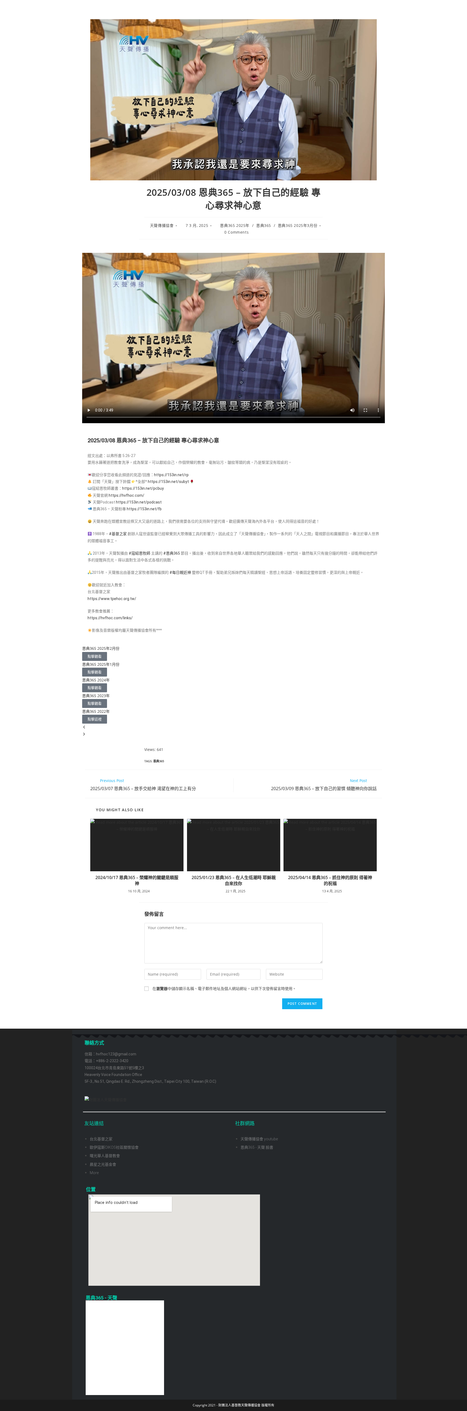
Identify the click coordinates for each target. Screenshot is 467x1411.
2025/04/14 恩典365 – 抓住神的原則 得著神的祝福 (330, 880)
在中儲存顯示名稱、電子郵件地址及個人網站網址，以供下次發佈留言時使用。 (224, 988)
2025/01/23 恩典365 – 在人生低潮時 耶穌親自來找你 (234, 880)
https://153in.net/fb (144, 509)
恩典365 (263, 225)
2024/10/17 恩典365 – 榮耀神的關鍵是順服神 (136, 880)
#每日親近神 (180, 572)
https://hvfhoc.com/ (126, 495)
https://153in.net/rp (171, 475)
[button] (233, 727)
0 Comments (236, 232)
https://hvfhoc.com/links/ (110, 618)
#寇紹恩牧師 (139, 553)
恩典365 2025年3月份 (297, 225)
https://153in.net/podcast (139, 502)
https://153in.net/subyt (168, 481)
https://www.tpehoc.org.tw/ (112, 599)
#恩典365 (171, 553)
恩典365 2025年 (234, 225)
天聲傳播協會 (162, 225)
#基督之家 (118, 534)
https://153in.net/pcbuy (143, 488)
